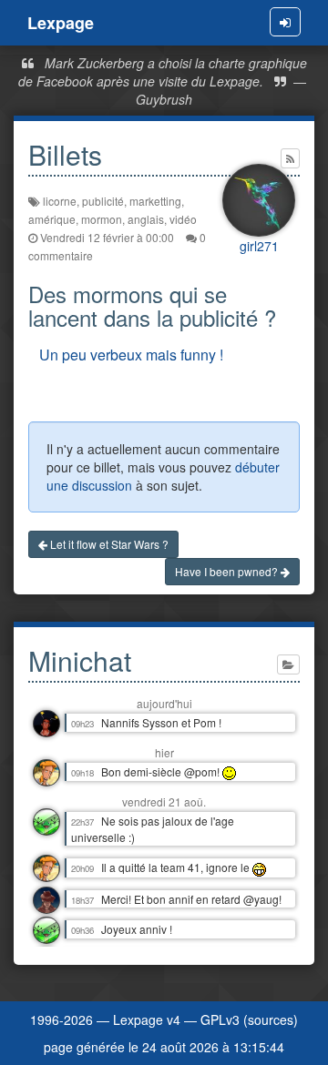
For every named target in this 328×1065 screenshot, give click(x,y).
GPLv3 (220, 1019)
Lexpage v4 (146, 1019)
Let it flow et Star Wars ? (108, 544)
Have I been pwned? (228, 571)
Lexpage (60, 23)
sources (270, 1019)
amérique (52, 219)
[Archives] (288, 664)
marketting (155, 200)
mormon (101, 219)
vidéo (183, 219)
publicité (103, 200)
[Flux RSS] (290, 158)
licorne (60, 200)
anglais (146, 219)
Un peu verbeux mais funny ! (131, 354)
